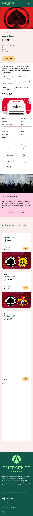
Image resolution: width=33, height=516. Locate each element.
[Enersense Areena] (8, 3)
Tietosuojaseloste (12, 503)
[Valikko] (29, 3)
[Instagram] (6, 512)
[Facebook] (3, 512)
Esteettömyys (24, 212)
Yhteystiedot (10, 498)
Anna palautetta (11, 507)
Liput (25, 248)
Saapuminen (10, 212)
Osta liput (8, 58)
